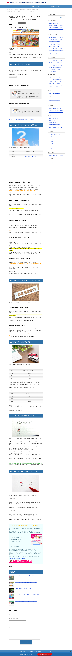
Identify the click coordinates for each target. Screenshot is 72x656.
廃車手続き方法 (52, 120)
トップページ (16, 6)
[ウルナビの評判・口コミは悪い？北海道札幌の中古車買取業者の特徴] (11, 596)
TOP (19, 9)
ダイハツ (52, 145)
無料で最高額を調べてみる (44, 654)
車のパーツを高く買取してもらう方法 (56, 155)
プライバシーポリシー (22, 651)
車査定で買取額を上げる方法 (54, 93)
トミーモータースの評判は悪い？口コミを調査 (23, 588)
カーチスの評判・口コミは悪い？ (55, 46)
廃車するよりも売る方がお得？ (54, 118)
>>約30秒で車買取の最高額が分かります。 (17, 558)
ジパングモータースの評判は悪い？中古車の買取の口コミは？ (26, 582)
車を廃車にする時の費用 (53, 122)
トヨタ (51, 136)
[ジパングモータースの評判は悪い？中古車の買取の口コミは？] (11, 584)
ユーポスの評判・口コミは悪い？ (55, 44)
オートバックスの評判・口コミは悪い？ (56, 50)
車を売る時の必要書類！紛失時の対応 (56, 25)
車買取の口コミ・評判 (36, 6)
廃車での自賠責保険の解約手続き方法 (56, 127)
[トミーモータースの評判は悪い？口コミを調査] (11, 590)
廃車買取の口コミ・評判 (55, 6)
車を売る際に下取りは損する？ (54, 100)
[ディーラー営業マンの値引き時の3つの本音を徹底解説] (11, 577)
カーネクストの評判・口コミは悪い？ (56, 81)
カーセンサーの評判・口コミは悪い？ (56, 62)
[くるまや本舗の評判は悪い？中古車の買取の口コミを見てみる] (11, 603)
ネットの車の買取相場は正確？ (54, 134)
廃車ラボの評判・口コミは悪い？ (55, 83)
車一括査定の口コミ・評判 (54, 71)
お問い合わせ (51, 651)
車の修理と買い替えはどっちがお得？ (56, 112)
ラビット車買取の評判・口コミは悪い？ (56, 39)
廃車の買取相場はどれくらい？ (54, 124)
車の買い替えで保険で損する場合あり (56, 110)
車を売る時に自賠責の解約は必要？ (55, 27)
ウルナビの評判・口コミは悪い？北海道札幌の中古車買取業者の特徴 (27, 594)
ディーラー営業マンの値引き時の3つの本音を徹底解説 (24, 575)
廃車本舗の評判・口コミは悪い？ (55, 77)
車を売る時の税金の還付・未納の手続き (56, 29)
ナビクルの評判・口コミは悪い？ (55, 69)
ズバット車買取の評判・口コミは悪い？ (56, 65)
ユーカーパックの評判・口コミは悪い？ (56, 60)
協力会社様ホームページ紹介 (41, 651)
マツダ (51, 139)
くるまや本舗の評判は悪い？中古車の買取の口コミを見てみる (26, 601)
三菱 (51, 148)
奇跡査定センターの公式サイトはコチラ (30, 156)
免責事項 (31, 651)
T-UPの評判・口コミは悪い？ (54, 41)
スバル (51, 141)
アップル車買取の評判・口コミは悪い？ (56, 48)
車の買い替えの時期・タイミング (55, 108)
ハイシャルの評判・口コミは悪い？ (55, 79)
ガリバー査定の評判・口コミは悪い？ (56, 37)
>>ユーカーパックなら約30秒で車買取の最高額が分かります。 (22, 119)
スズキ (51, 143)
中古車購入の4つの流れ (53, 162)
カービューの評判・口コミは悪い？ (55, 67)
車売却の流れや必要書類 (53, 23)
